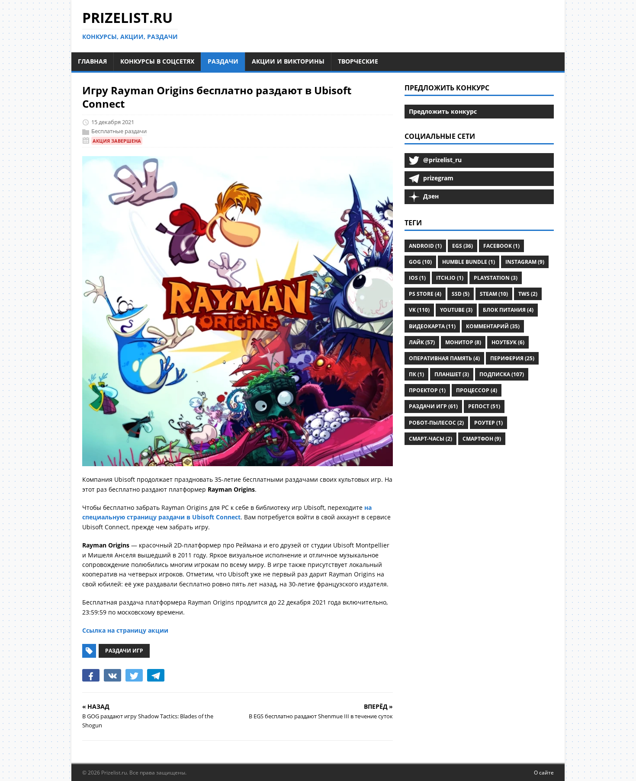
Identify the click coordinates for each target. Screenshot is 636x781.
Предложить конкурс (443, 111)
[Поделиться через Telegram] (155, 675)
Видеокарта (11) (432, 326)
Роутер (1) (488, 422)
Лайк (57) (422, 342)
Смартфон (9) (482, 438)
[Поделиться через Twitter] (134, 675)
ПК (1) (416, 374)
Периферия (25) (512, 358)
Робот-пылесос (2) (436, 422)
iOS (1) (417, 278)
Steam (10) (494, 294)
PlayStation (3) (495, 278)
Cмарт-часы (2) (430, 438)
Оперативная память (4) (444, 358)
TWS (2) (527, 294)
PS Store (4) (425, 294)
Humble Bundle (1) (468, 262)
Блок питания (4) (508, 310)
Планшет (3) (451, 374)
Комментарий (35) (493, 326)
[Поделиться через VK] (112, 675)
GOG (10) (420, 262)
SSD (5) (460, 294)
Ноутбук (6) (507, 342)
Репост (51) (484, 406)
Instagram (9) (524, 262)
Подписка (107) (501, 374)
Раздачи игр (124, 650)
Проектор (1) (427, 390)
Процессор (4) (476, 390)
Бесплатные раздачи (119, 131)
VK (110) (419, 310)
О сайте (544, 772)
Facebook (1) (501, 246)
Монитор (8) (463, 342)
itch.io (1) (449, 278)
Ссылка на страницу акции (125, 630)
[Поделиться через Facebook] (91, 675)
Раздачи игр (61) (433, 406)
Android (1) (425, 246)
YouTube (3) (456, 310)
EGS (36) (462, 246)
